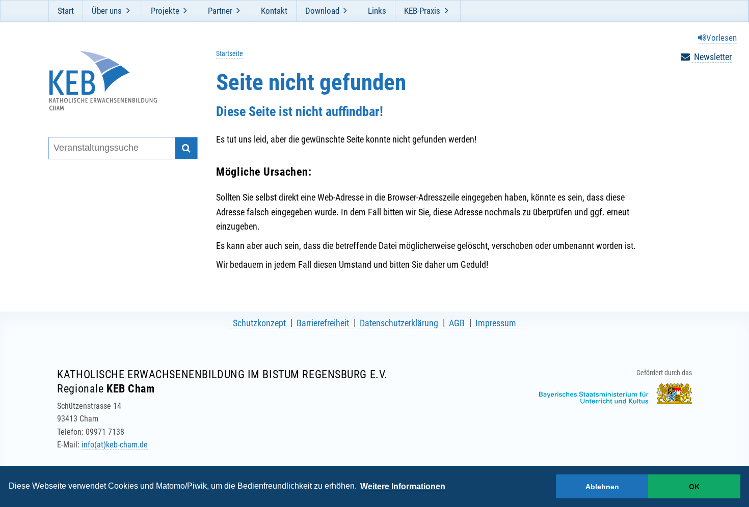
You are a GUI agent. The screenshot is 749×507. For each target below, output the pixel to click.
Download (322, 11)
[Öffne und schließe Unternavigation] (128, 10)
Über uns (107, 11)
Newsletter (712, 56)
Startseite (229, 53)
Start (66, 11)
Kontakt (274, 11)
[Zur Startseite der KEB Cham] (116, 80)
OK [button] (694, 487)
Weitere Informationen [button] (402, 486)
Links (377, 11)
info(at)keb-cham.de (115, 444)
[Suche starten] (186, 148)
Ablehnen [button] (602, 487)
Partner (220, 11)
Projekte (165, 11)
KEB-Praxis (422, 11)
